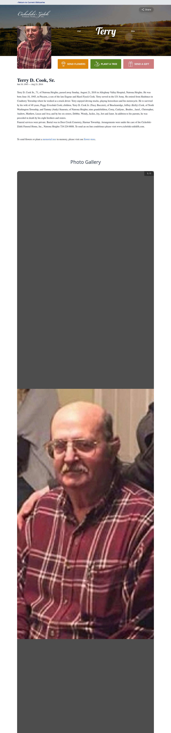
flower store (89, 139)
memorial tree (49, 139)
